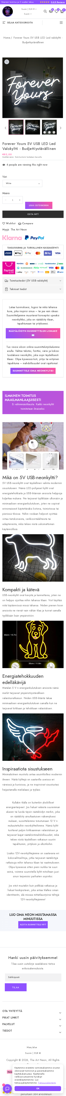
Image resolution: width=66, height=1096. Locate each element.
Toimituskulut (20, 157)
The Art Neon (19, 229)
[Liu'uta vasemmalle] (5, 127)
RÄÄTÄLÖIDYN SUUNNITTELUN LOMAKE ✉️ (33, 333)
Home (6, 38)
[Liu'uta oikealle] (61, 127)
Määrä (5, 193)
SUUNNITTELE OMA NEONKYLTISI (33, 370)
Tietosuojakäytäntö (47, 1082)
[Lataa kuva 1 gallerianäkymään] (16, 127)
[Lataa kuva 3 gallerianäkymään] (49, 127)
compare (27, 223)
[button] (45, 11)
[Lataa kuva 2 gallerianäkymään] (32, 127)
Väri (4, 177)
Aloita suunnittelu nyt (33, 924)
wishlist (11, 223)
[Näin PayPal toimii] (34, 237)
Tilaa (15, 987)
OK (37, 1088)
